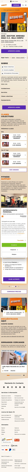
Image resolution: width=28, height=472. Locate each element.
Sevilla (16, 432)
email (20, 387)
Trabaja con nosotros (20, 400)
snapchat (12, 387)
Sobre (13, 57)
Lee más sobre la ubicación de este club (12, 336)
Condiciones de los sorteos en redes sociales (19, 404)
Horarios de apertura (6, 400)
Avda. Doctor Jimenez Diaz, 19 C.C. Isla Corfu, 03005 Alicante (12, 41)
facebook (16, 387)
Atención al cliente (6, 395)
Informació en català (20, 467)
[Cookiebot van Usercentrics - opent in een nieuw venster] (20, 216)
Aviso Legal (17, 465)
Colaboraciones (5, 419)
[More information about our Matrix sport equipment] (5, 445)
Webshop (3, 406)
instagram (4, 387)
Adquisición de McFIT (20, 421)
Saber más (4, 84)
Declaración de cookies (7, 460)
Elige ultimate (14, 279)
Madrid (3, 428)
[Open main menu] (26, 5)
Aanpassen (13, 249)
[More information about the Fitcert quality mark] (16, 440)
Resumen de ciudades (20, 434)
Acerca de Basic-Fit (6, 415)
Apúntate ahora (14, 51)
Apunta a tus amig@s (20, 407)
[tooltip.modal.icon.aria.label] (10, 266)
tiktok (24, 387)
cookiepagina (20, 233)
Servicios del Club (19, 397)
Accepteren (14, 245)
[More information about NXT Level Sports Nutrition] (14, 446)
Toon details (20, 240)
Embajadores (18, 395)
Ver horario (14, 170)
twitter (8, 387)
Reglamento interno (6, 397)
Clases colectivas (21, 57)
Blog (2, 408)
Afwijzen (14, 254)
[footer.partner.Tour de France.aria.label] (7, 440)
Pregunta (23, 5)
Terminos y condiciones (20, 463)
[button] (1, 1)
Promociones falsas (19, 418)
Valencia (17, 428)
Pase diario (4, 402)
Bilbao (2, 430)
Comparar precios (14, 291)
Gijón (2, 434)
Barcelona (17, 430)
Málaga (3, 432)
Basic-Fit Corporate (6, 417)
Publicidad (4, 404)
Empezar (16, 5)
